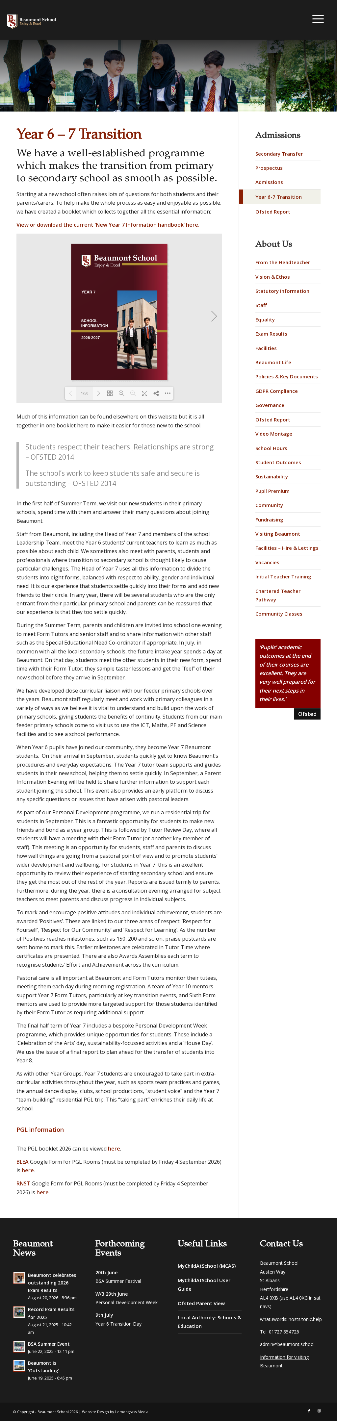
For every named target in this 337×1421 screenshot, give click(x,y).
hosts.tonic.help (305, 1319)
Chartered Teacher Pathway (277, 595)
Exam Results (271, 333)
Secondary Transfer (279, 153)
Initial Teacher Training (283, 576)
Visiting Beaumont (277, 533)
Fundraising (269, 519)
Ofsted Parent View (201, 1303)
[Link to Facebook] (309, 1411)
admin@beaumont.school (287, 1344)
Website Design (95, 1411)
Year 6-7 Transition (278, 196)
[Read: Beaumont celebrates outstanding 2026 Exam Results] (19, 1278)
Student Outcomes (278, 462)
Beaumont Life (273, 362)
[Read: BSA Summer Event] (19, 1347)
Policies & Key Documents (286, 376)
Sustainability (271, 476)
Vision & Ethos (272, 276)
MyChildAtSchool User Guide (204, 1284)
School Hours (271, 448)
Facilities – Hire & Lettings (287, 548)
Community (269, 505)
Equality (265, 319)
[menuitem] (316, 19)
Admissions (269, 182)
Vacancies (267, 562)
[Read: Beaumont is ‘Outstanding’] (19, 1366)
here (192, 224)
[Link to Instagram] (319, 1411)
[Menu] (316, 19)
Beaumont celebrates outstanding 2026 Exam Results (52, 1282)
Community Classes (278, 613)
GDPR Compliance (276, 391)
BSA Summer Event (49, 1344)
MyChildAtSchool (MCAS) (207, 1265)
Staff (261, 305)
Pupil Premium (272, 491)
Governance (269, 405)
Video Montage (273, 433)
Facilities (266, 348)
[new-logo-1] (58, 19)
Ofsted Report (272, 211)
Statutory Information (282, 291)
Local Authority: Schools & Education (209, 1321)
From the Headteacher (282, 262)
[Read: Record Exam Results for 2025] (19, 1312)
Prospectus (269, 168)
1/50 (84, 393)
